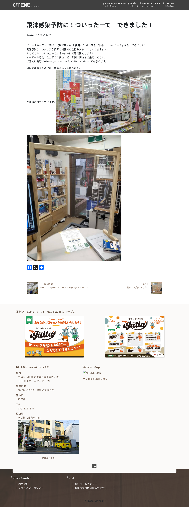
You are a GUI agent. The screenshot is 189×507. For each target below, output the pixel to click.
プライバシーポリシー (31, 487)
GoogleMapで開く (96, 378)
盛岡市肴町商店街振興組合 (90, 487)
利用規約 (23, 483)
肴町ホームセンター (86, 483)
